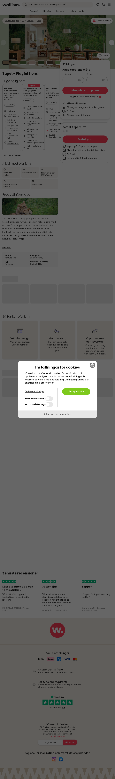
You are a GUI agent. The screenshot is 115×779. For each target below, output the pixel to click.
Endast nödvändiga (34, 391)
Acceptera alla (76, 391)
